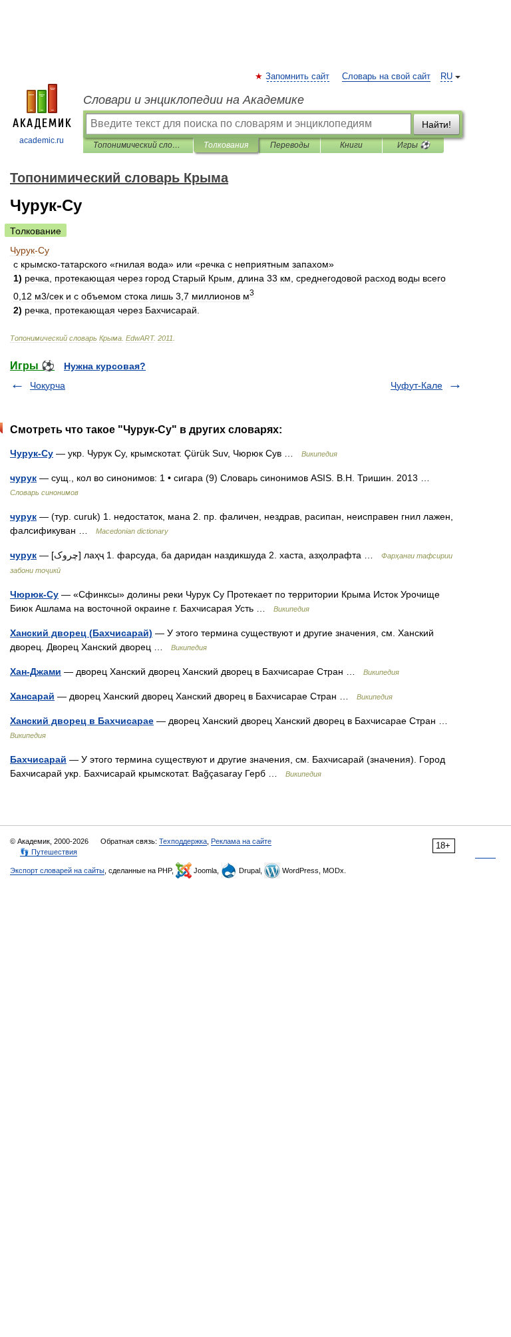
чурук (23, 478)
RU (446, 76)
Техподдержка (183, 841)
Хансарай (32, 696)
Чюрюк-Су (34, 594)
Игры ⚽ (413, 145)
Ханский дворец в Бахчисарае (82, 720)
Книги (351, 145)
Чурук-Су (31, 453)
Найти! (436, 124)
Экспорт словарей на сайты (57, 870)
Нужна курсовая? (105, 366)
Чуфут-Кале (416, 385)
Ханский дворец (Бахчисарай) (81, 633)
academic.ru (41, 140)
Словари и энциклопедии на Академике (193, 99)
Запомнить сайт (298, 76)
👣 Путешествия (48, 852)
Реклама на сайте (241, 841)
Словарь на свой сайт (386, 76)
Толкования (226, 145)
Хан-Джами (35, 671)
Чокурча (47, 385)
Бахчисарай (38, 759)
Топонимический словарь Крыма (138, 145)
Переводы (289, 145)
